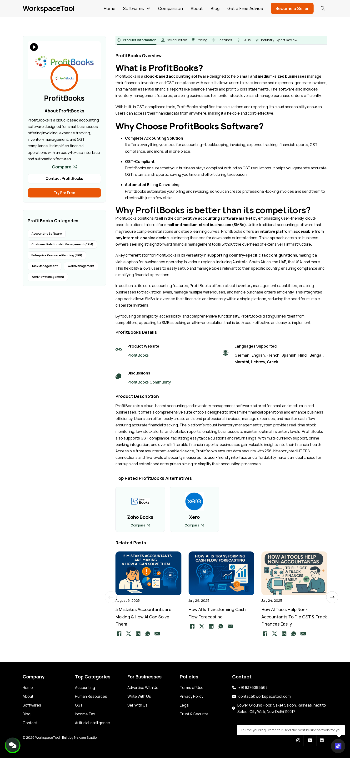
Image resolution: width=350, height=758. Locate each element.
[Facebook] (119, 633)
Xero (194, 517)
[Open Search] (322, 8)
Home (109, 8)
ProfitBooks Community (149, 382)
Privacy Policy (191, 696)
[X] (128, 633)
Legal (184, 705)
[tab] (136, 40)
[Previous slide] (111, 597)
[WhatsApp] (147, 633)
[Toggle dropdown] (148, 8)
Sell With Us (137, 705)
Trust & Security (194, 714)
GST (79, 705)
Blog (215, 8)
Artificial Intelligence (92, 722)
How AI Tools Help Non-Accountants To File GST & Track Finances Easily (294, 616)
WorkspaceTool (49, 8)
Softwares (133, 8)
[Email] (157, 633)
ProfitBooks (138, 355)
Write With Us (139, 696)
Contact (30, 722)
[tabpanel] (221, 258)
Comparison (170, 8)
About (197, 8)
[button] (64, 167)
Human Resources (91, 696)
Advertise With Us (142, 687)
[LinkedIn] (138, 633)
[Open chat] (338, 746)
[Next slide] (332, 597)
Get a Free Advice (245, 8)
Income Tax (85, 714)
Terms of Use (192, 687)
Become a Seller (292, 8)
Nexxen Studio (85, 737)
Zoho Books (140, 517)
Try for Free (64, 192)
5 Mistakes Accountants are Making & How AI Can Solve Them (143, 616)
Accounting (85, 687)
